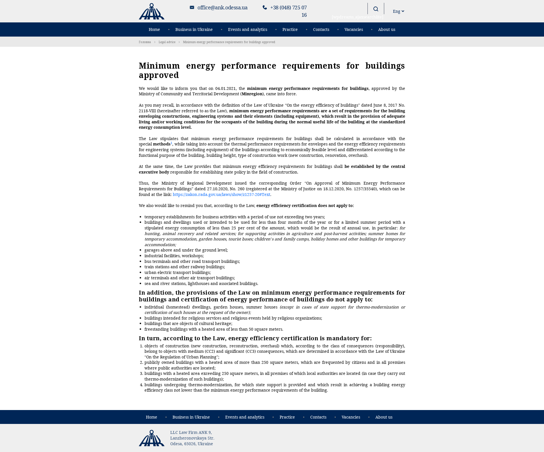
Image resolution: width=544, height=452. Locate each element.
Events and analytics (247, 29)
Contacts (321, 29)
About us (386, 29)
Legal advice (167, 42)
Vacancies (354, 29)
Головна (145, 42)
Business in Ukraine (194, 29)
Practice (290, 29)
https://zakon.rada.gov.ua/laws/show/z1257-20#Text (221, 194)
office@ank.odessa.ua (222, 7)
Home (154, 29)
